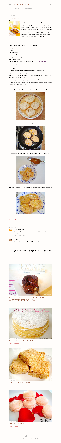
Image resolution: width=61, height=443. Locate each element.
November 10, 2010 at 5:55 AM (20, 253)
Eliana (15, 239)
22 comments (16, 385)
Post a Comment (13, 257)
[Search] (51, 4)
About (30, 8)
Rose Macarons (16, 424)
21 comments (15, 426)
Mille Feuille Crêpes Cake (21, 341)
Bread (13, 221)
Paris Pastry (22, 4)
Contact (20, 8)
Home (15, 8)
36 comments (16, 343)
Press (26, 8)
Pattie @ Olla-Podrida (19, 248)
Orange (34, 221)
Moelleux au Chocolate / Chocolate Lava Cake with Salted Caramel (29, 299)
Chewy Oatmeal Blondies (21, 382)
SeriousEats (43, 31)
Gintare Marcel (34, 438)
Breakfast (17, 221)
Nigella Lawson (29, 221)
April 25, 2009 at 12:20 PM (19, 235)
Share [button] (10, 219)
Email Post (15, 219)
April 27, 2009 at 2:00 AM (19, 243)
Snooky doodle (17, 229)
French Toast (22, 221)
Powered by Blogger (31, 435)
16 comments (15, 302)
